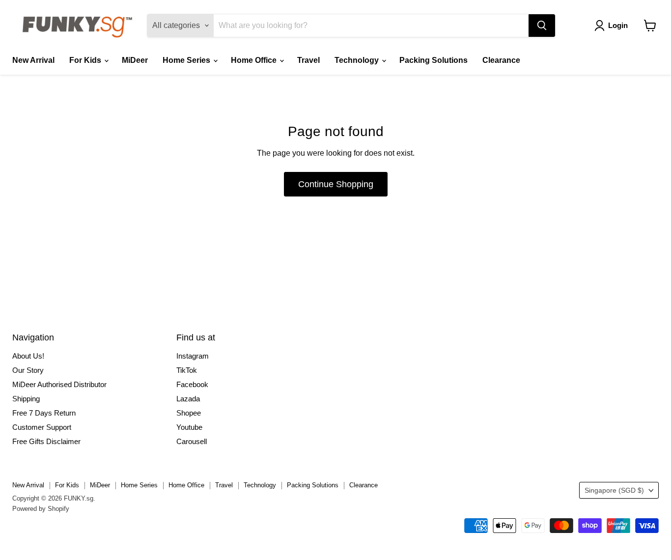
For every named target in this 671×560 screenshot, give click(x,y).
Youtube (189, 427)
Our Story (28, 370)
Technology (358, 60)
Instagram (192, 356)
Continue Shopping (335, 184)
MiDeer (135, 60)
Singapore (614, 490)
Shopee (188, 413)
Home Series (187, 60)
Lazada (188, 398)
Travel (308, 60)
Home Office (255, 60)
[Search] (542, 25)
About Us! (28, 356)
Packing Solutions (433, 60)
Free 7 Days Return (44, 413)
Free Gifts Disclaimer (46, 441)
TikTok (186, 370)
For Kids (86, 60)
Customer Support (41, 427)
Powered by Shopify (40, 508)
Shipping (26, 398)
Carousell (191, 441)
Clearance (501, 60)
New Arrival (33, 60)
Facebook (192, 384)
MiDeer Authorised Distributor (59, 384)
